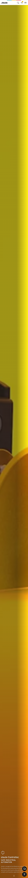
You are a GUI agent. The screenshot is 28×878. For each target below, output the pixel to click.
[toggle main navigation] (18, 2)
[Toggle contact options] (24, 868)
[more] (14, 875)
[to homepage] (4, 3)
